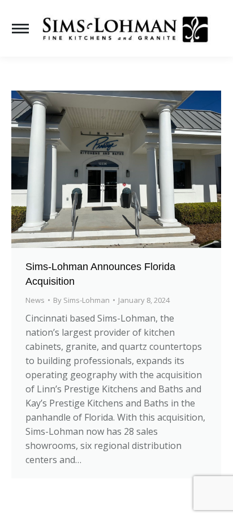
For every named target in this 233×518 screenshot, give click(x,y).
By (81, 300)
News (35, 300)
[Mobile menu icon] (20, 29)
